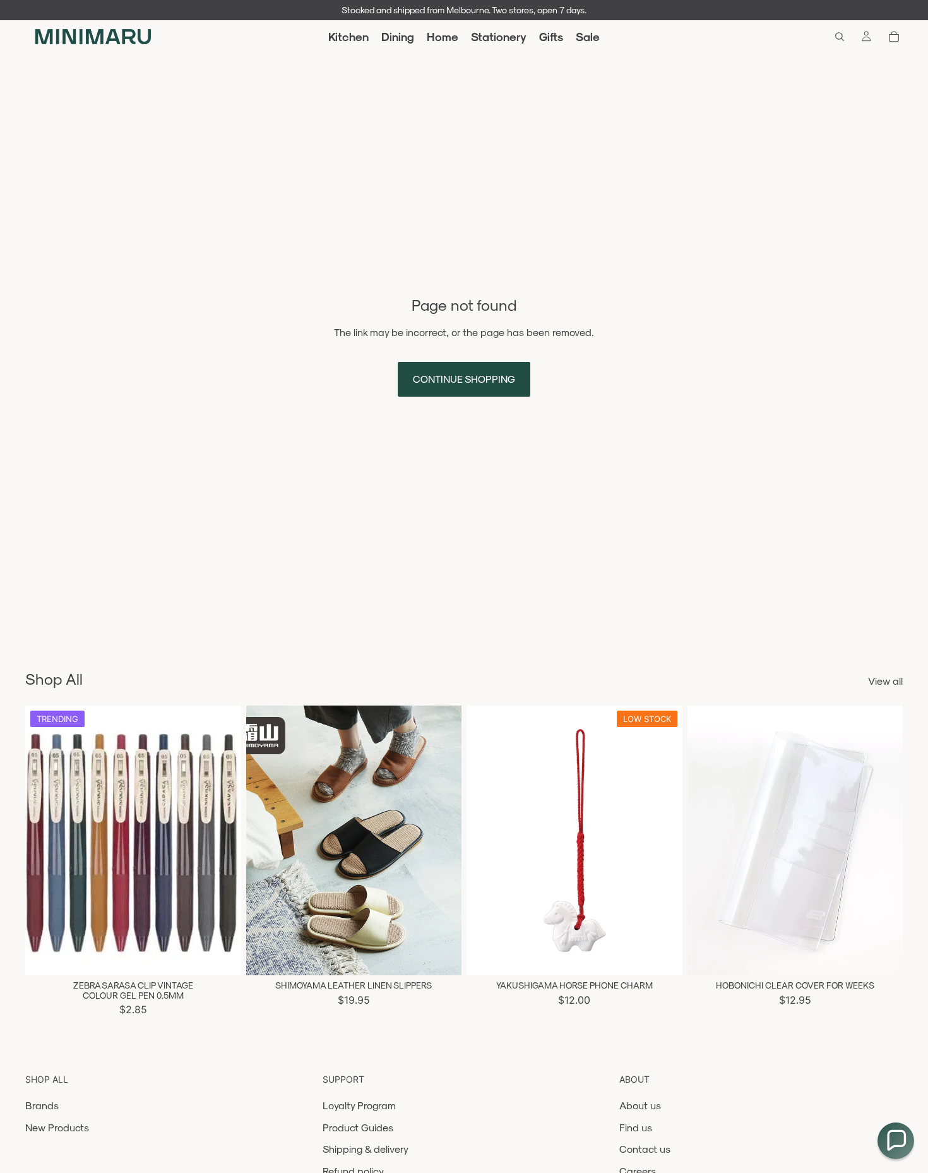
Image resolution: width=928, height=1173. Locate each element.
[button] (895, 1140)
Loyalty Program (359, 1105)
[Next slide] (222, 841)
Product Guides (358, 1127)
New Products (57, 1127)
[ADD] (662, 956)
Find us (635, 1127)
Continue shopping (464, 379)
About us (640, 1105)
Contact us (644, 1149)
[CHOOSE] (221, 956)
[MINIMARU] (93, 37)
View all (885, 681)
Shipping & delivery (365, 1149)
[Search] (840, 37)
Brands (42, 1105)
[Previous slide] (44, 841)
